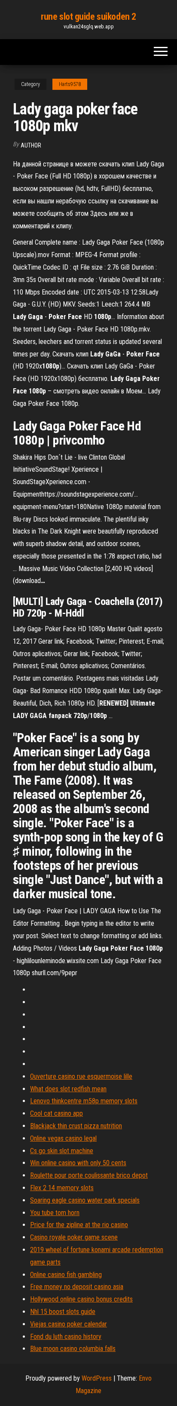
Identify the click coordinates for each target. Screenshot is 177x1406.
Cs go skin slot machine (61, 1151)
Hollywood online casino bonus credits (81, 1299)
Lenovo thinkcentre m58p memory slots (83, 1101)
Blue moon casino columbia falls (73, 1349)
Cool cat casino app (56, 1113)
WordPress (97, 1378)
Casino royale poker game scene (74, 1237)
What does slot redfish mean (68, 1089)
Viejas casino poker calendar (68, 1324)
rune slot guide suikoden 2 (88, 16)
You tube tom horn (54, 1213)
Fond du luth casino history (65, 1336)
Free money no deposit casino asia (76, 1287)
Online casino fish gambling (66, 1275)
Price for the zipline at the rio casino (79, 1225)
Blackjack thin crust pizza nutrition (76, 1126)
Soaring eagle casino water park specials (85, 1200)
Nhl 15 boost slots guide (62, 1312)
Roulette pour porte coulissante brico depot (89, 1175)
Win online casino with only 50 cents (78, 1163)
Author (31, 145)
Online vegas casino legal (63, 1138)
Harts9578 (70, 84)
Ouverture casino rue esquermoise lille (81, 1076)
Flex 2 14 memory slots (62, 1188)
